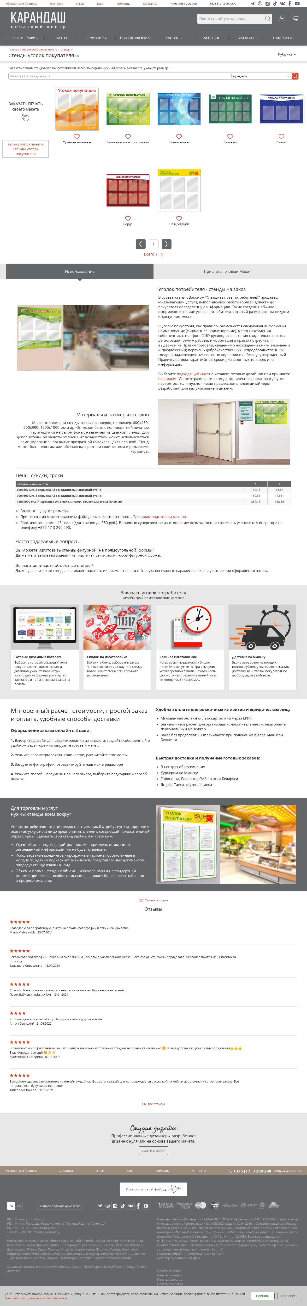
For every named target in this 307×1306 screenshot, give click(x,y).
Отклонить (289, 1296)
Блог (100, 3)
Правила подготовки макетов (59, 1206)
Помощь (123, 3)
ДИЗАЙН (246, 37)
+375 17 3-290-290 (19, 1232)
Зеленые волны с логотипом (127, 142)
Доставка (56, 3)
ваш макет (167, 378)
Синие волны (179, 142)
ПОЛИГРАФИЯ (25, 37)
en (19, 1206)
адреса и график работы (113, 1258)
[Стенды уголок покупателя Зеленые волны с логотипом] (128, 109)
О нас (80, 3)
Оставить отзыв (156, 900)
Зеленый (230, 142)
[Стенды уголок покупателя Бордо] (128, 190)
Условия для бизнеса (21, 3)
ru (11, 1206)
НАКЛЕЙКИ (282, 37)
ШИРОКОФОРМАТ (136, 37)
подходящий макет (193, 373)
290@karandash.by (287, 1171)
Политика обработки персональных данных (190, 1253)
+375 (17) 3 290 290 (223, 3)
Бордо (128, 224)
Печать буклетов (169, 1279)
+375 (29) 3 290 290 (183, 3)
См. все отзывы (153, 1104)
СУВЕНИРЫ (97, 37)
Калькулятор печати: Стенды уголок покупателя (25, 149)
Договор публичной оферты (178, 1258)
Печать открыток (170, 1284)
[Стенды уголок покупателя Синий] (281, 109)
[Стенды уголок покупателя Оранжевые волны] (76, 109)
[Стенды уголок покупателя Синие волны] (179, 109)
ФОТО (61, 37)
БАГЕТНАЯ (210, 37)
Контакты (150, 3)
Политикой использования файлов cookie (36, 1298)
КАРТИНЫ (174, 37)
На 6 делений (179, 224)
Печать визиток (169, 1271)
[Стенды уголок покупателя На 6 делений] (179, 190)
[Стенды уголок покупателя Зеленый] (230, 109)
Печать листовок (169, 1275)
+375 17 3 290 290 (54, 527)
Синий (281, 142)
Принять (262, 1296)
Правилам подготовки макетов (160, 516)
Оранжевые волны (77, 142)
